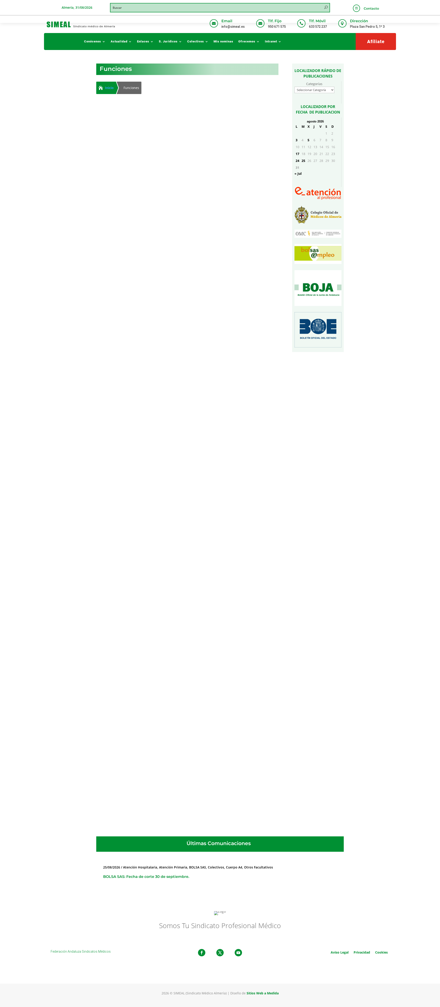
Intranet (271, 41)
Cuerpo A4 (234, 867)
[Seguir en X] (220, 952)
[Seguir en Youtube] (238, 952)
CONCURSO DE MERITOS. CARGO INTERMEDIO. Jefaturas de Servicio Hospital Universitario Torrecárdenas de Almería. (176, 379)
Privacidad (362, 952)
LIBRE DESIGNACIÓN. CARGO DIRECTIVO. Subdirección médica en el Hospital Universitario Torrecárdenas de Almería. (176, 225)
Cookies (381, 952)
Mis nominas (223, 41)
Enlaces (143, 41)
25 (303, 160)
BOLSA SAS (197, 867)
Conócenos (92, 41)
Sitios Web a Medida (263, 993)
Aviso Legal (340, 952)
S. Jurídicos (168, 41)
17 (297, 154)
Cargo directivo (136, 233)
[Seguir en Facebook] (201, 952)
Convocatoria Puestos (174, 388)
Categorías (314, 84)
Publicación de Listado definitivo (184, 694)
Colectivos (195, 41)
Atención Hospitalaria (139, 694)
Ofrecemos (246, 41)
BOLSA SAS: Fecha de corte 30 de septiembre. (146, 876)
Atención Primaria (173, 867)
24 (297, 160)
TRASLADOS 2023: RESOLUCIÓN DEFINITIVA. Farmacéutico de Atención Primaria (167, 687)
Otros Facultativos (258, 867)
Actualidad (119, 41)
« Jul (298, 173)
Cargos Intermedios (139, 388)
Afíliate (376, 41)
